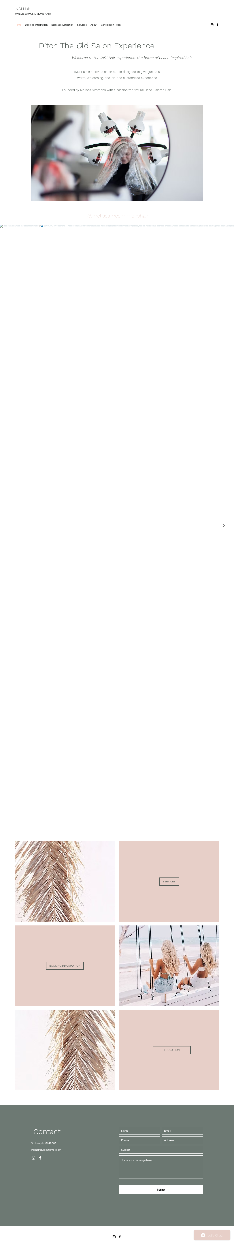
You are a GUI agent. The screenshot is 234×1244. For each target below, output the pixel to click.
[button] (126, 153)
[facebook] (217, 25)
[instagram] (212, 25)
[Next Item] (223, 525)
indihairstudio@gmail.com (46, 1149)
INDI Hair (23, 8)
